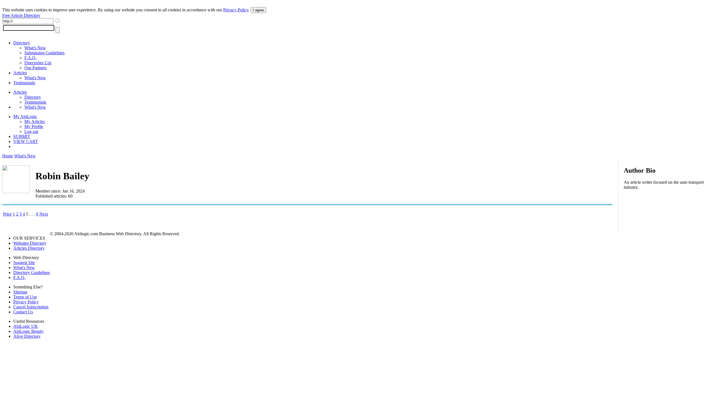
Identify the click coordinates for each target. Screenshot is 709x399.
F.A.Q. (30, 57)
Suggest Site (24, 262)
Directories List (37, 62)
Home (7, 156)
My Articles (34, 121)
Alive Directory (27, 336)
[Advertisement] (665, 230)
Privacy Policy (235, 9)
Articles (20, 72)
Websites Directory (30, 243)
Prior (7, 214)
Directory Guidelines (31, 272)
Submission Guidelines (44, 52)
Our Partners (35, 67)
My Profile (33, 126)
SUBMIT (21, 136)
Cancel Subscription (30, 307)
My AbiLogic (25, 116)
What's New (35, 47)
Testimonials (24, 82)
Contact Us (23, 312)
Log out (31, 131)
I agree (258, 10)
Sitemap (20, 292)
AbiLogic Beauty (28, 331)
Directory (21, 42)
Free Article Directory (21, 15)
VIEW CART (25, 141)
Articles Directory (29, 248)
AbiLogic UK (25, 326)
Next (43, 214)
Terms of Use (25, 297)
